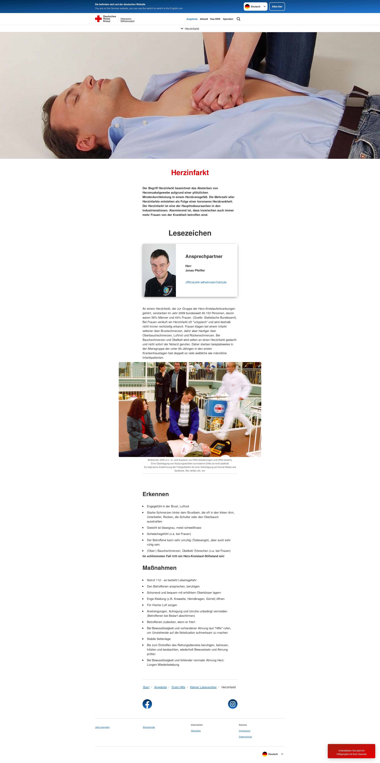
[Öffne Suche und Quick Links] (238, 19)
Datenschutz (245, 736)
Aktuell (204, 19)
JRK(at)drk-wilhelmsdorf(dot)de (206, 282)
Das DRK (215, 19)
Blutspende (149, 727)
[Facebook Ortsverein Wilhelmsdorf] (147, 704)
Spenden (228, 19)
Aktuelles (196, 730)
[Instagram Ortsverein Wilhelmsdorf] (233, 704)
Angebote (192, 19)
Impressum (244, 730)
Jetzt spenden (102, 727)
